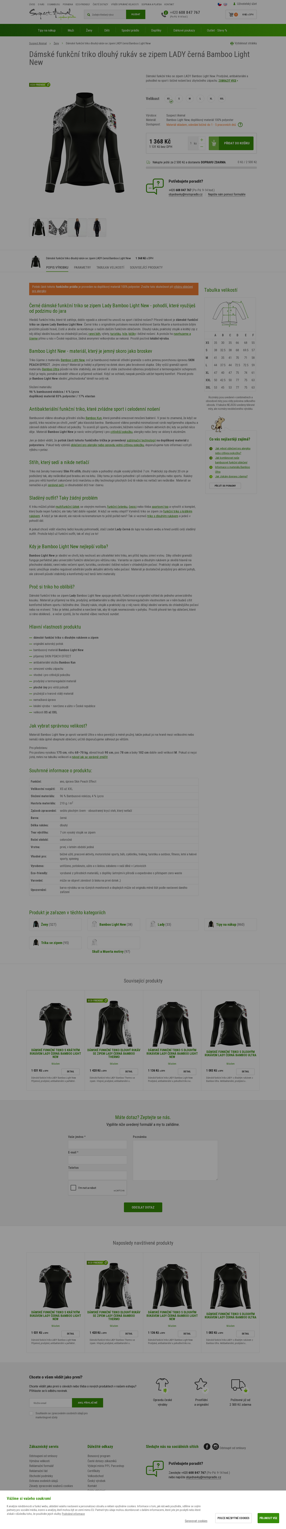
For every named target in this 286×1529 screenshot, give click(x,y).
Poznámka (140, 1137)
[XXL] (222, 98)
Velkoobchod (96, 1476)
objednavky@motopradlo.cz (186, 194)
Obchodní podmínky (41, 1476)
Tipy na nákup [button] (47, 30)
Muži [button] (71, 30)
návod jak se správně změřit (90, 757)
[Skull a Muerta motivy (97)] (114, 943)
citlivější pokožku (121, 432)
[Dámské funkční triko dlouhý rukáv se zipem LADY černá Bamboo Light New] (38, 227)
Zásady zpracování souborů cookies (51, 1486)
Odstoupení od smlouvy (43, 1456)
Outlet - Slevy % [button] (217, 30)
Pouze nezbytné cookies (233, 1518)
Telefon (73, 1168)
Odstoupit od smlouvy (233, 1448)
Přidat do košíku (237, 143)
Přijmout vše (268, 1518)
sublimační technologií (141, 440)
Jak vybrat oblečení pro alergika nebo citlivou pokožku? (232, 451)
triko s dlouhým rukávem (162, 516)
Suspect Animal (38, 43)
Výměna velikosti (39, 1461)
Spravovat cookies (196, 1521)
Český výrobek (96, 1481)
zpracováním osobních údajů (67, 1413)
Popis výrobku (57, 267)
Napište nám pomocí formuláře (227, 194)
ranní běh (94, 334)
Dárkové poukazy (184, 30)
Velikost (152, 98)
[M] (190, 98)
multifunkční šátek (67, 507)
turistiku (115, 334)
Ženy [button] (89, 30)
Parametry (82, 267)
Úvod (32, 4)
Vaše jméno (75, 1137)
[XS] (168, 98)
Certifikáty (94, 1471)
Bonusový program (99, 1456)
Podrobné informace (73, 1513)
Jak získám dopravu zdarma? (231, 476)
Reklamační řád (38, 1471)
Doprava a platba (151, 4)
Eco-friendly (83, 4)
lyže (124, 334)
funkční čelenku (117, 507)
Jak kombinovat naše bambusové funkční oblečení (231, 460)
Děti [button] (107, 30)
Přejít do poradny (225, 485)
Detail (70, 1071)
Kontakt (169, 4)
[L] (200, 98)
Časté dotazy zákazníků (102, 1461)
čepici (133, 507)
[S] (179, 98)
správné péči (56, 485)
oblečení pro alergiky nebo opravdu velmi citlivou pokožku (107, 445)
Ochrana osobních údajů (43, 1481)
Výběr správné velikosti (125, 4)
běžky (132, 334)
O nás (41, 4)
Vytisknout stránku (246, 43)
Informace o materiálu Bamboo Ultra (232, 469)
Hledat (135, 14)
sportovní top (160, 507)
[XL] (211, 98)
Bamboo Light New (73, 360)
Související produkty (146, 267)
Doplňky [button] (156, 30)
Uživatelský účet (247, 4)
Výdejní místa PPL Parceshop (106, 1466)
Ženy (56, 43)
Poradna (68, 4)
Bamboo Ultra (50, 369)
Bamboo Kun (94, 418)
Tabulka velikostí (110, 267)
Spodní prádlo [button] (130, 30)
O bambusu (53, 4)
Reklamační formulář (41, 1466)
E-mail (72, 1152)
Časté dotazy (100, 4)
